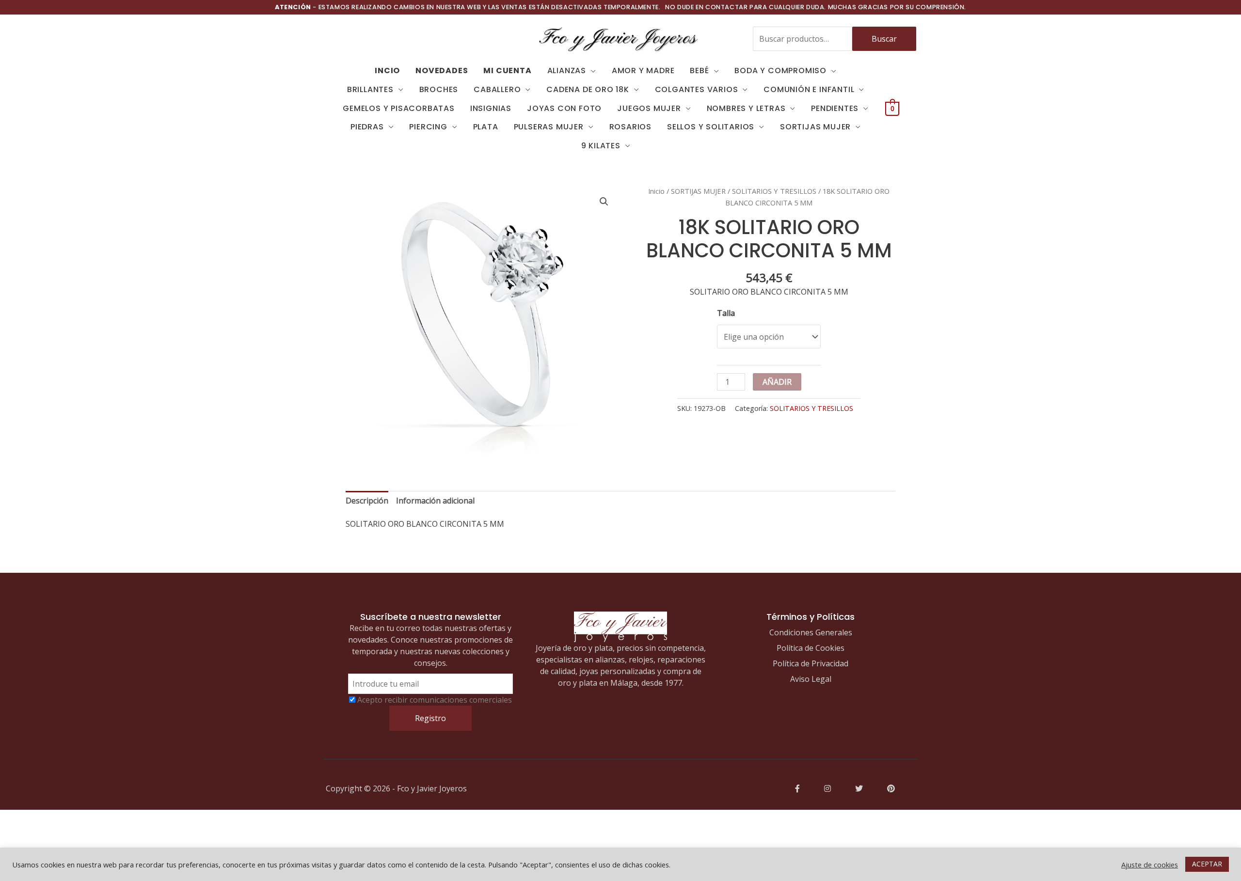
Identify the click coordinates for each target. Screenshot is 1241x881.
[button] (604, 201)
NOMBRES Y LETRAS (746, 108)
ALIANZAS (566, 70)
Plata (485, 126)
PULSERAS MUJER (549, 126)
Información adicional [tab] (435, 500)
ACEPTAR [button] (1207, 863)
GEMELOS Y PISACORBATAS (399, 108)
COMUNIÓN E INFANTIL (809, 89)
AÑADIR (777, 382)
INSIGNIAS (490, 108)
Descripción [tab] (367, 500)
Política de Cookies (810, 648)
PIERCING (428, 126)
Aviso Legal (810, 679)
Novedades (441, 70)
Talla (726, 313)
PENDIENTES (835, 108)
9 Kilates (600, 145)
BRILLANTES (370, 89)
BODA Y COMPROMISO (780, 70)
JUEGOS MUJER (649, 108)
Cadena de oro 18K (587, 89)
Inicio (656, 191)
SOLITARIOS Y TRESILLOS (774, 191)
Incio (387, 70)
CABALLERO (497, 89)
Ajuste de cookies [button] (1149, 864)
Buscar (884, 38)
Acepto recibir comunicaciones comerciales (434, 699)
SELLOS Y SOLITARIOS (710, 126)
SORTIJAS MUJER (815, 126)
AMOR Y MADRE (643, 70)
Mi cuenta (507, 70)
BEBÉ (699, 70)
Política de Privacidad (810, 663)
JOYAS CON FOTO (564, 108)
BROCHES (439, 89)
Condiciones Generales (810, 632)
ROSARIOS (630, 126)
